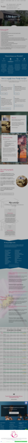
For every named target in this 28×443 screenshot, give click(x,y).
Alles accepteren (21, 441)
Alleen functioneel (8, 441)
